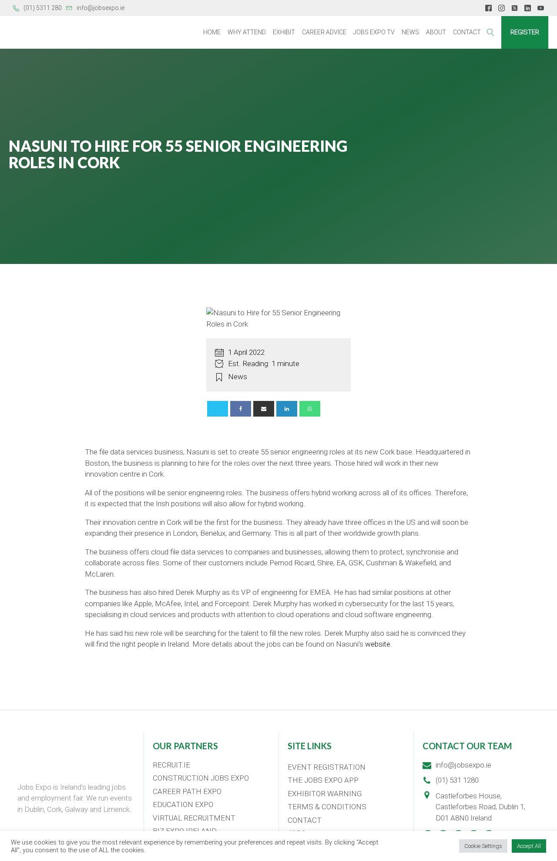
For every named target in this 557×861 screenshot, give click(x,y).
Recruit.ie (171, 765)
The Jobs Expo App (323, 780)
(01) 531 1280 (457, 780)
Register (524, 32)
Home (212, 32)
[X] (217, 409)
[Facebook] (240, 409)
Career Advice (324, 32)
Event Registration (327, 767)
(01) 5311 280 (42, 7)
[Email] (263, 409)
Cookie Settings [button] (483, 846)
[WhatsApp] (309, 409)
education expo (183, 804)
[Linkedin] (286, 409)
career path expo (187, 791)
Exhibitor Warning (325, 793)
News (410, 32)
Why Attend (247, 32)
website (377, 644)
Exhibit (284, 32)
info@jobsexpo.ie (100, 7)
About (436, 32)
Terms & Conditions (327, 806)
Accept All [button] (529, 846)
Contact (467, 32)
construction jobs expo (201, 778)
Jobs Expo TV (374, 32)
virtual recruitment (194, 818)
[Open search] (490, 32)
